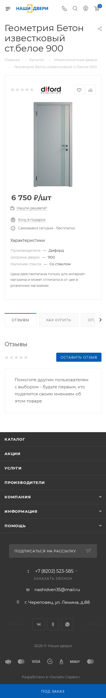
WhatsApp (67, 624)
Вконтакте (39, 624)
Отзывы (20, 320)
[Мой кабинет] (85, 9)
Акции (13, 453)
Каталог (15, 439)
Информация (21, 511)
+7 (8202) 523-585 (54, 571)
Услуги (13, 468)
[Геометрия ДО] (53, 144)
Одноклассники (53, 624)
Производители (25, 482)
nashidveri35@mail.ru (57, 589)
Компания (18, 497)
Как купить (58, 320)
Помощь (15, 526)
